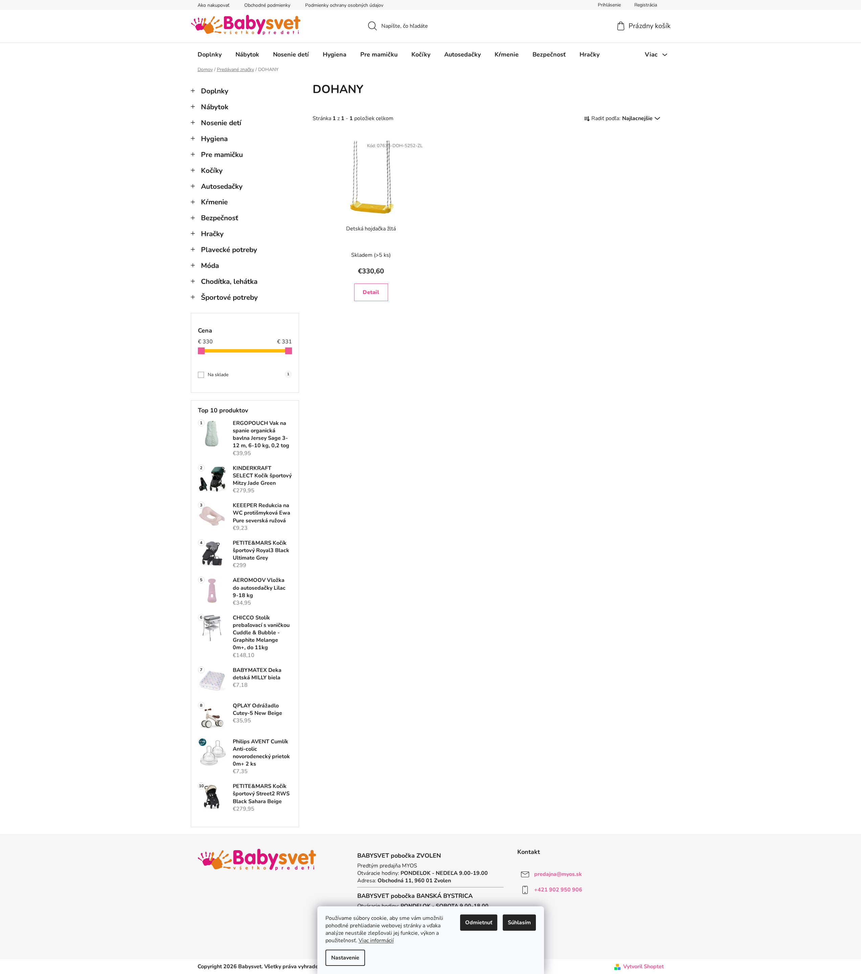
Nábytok (214, 107)
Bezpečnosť (219, 218)
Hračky (212, 234)
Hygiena (214, 138)
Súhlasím (519, 922)
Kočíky (212, 170)
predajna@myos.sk (558, 874)
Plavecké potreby (229, 249)
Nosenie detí (221, 123)
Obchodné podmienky (267, 5)
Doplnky (214, 91)
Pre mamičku (222, 154)
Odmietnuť (478, 922)
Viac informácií (376, 940)
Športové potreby (229, 297)
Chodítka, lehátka (229, 281)
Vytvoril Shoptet (643, 966)
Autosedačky (222, 186)
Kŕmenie (214, 202)
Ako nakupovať (213, 5)
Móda (210, 265)
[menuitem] (209, 54)
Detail (371, 292)
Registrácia (645, 5)
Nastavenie (345, 957)
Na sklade (248, 374)
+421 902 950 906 (558, 889)
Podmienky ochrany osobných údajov (344, 5)
